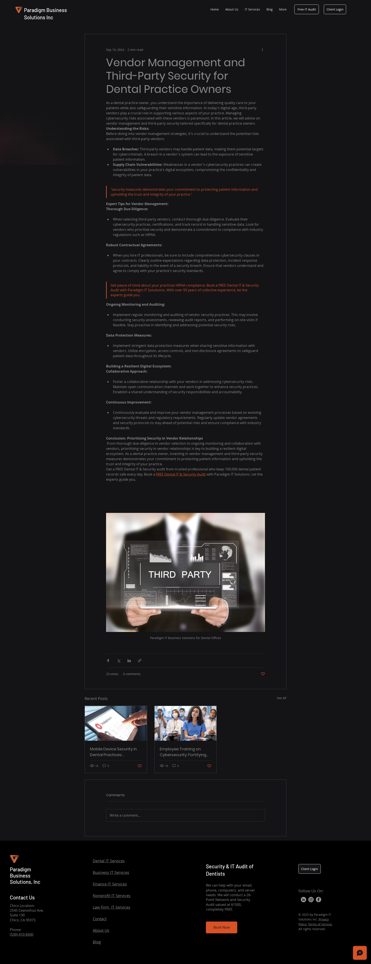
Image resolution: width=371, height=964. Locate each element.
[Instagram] (311, 899)
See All (281, 698)
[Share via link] (140, 661)
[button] (252, 9)
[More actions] (262, 49)
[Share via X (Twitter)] (119, 661)
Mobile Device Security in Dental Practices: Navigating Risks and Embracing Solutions (113, 752)
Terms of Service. (320, 924)
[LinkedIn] (303, 899)
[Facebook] (318, 899)
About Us (101, 930)
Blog (97, 941)
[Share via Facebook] (108, 661)
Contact (99, 918)
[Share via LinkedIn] (129, 661)
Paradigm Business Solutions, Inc (25, 875)
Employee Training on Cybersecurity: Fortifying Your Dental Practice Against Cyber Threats (183, 752)
